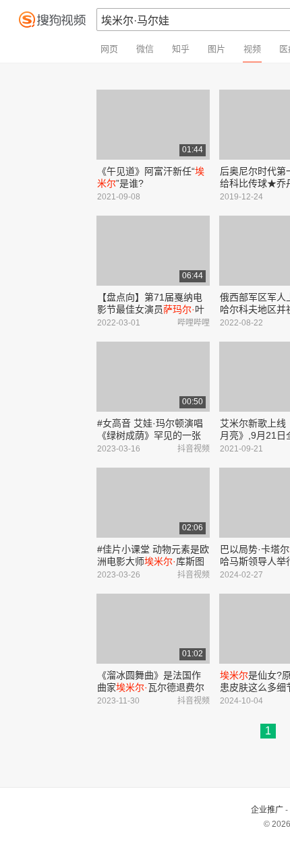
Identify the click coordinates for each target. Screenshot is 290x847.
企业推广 (267, 810)
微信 (145, 49)
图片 (216, 49)
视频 (252, 49)
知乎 (181, 49)
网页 (109, 49)
